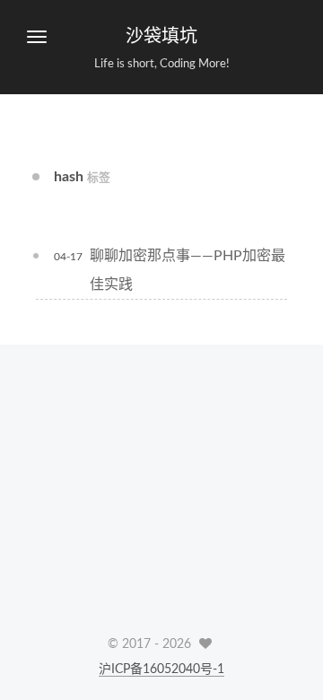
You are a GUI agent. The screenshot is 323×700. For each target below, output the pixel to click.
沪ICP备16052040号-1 (161, 669)
